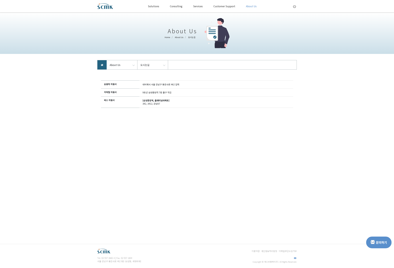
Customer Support (224, 6)
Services (198, 6)
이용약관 (256, 251)
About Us (251, 6)
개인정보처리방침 (269, 251)
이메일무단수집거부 (288, 251)
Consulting (176, 6)
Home (167, 37)
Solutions (153, 6)
